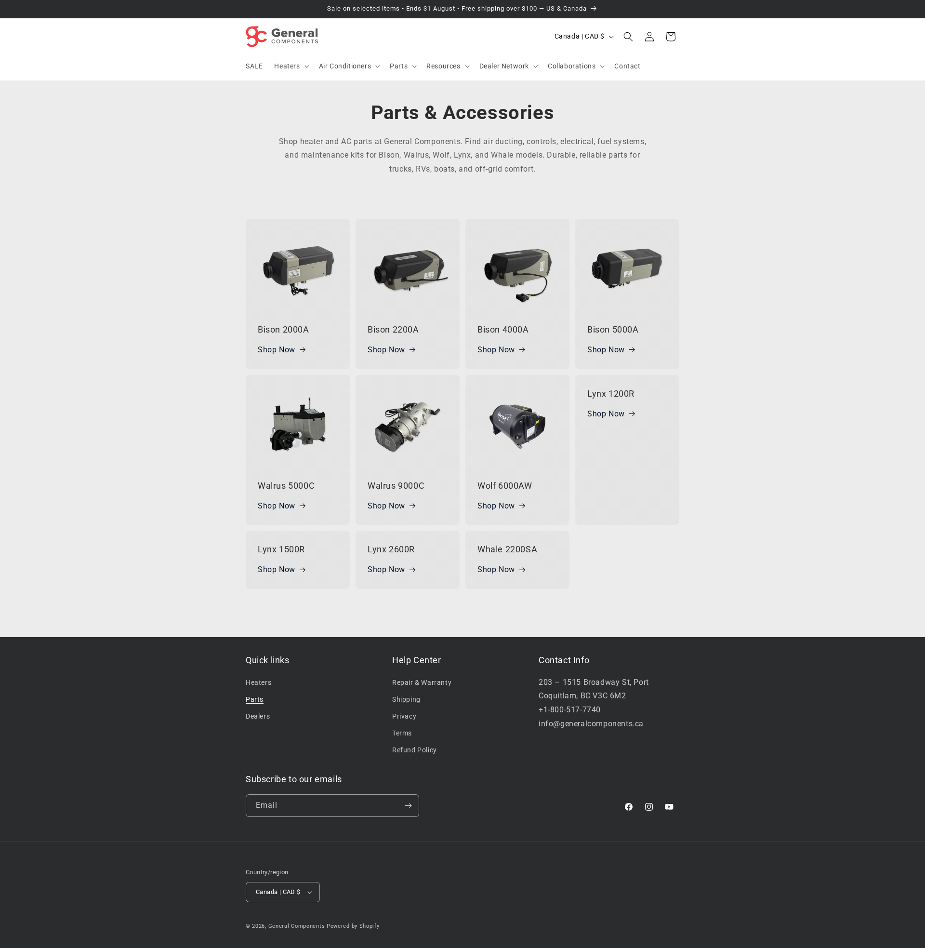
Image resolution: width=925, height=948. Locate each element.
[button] (290, 66)
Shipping (406, 699)
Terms (402, 733)
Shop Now (276, 349)
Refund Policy (414, 750)
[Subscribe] (408, 805)
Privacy (404, 716)
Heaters (258, 682)
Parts (255, 699)
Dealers (258, 716)
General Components (296, 926)
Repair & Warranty (421, 682)
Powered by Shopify (353, 926)
